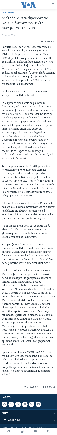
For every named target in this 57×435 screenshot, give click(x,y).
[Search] (48, 431)
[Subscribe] (38, 404)
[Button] (48, 42)
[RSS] (31, 404)
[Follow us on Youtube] (25, 404)
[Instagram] (22, 431)
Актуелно (8, 12)
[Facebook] (8, 431)
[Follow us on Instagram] (11, 404)
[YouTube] (35, 431)
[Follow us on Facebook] (4, 404)
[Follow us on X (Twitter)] (18, 404)
